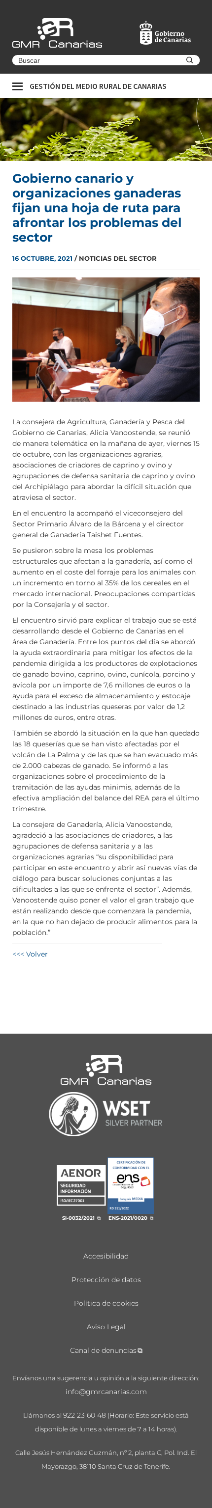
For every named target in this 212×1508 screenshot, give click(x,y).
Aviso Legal (106, 1326)
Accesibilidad (106, 1256)
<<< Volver (30, 954)
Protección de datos (106, 1279)
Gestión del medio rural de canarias (98, 86)
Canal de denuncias (103, 1350)
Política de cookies (106, 1303)
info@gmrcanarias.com (106, 1391)
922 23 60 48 (84, 1415)
